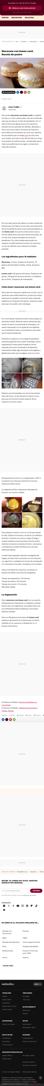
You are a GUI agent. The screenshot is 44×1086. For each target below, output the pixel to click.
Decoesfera (6, 1041)
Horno (4, 957)
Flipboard (25, 92)
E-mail (28, 92)
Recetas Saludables (30, 946)
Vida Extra (26, 999)
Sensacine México (29, 1062)
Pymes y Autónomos (30, 1041)
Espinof (25, 1013)
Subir (36, 984)
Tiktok (36, 905)
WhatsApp (4, 905)
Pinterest (27, 905)
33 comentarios (9, 92)
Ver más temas (8, 965)
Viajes (25, 938)
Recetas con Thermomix (7, 932)
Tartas (5, 18)
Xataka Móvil (6, 999)
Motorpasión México (30, 1072)
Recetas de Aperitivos (10, 942)
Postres (12, 715)
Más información (35, 1084)
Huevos (21, 715)
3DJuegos (26, 996)
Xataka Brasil (6, 1059)
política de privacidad (29, 895)
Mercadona (33, 41)
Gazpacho (33, 871)
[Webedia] (8, 985)
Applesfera (6, 1003)
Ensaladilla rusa (22, 871)
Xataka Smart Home (9, 1006)
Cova (26, 135)
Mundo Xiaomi (7, 1009)
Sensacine (26, 1010)
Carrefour (24, 41)
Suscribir (36, 890)
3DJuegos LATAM (28, 1055)
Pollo (4, 946)
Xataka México (7, 1055)
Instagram (22, 905)
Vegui (4, 938)
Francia (38, 715)
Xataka (4, 996)
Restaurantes (7, 951)
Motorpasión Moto (29, 1027)
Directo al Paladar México (11, 1072)
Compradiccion (7, 1045)
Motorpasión (27, 1024)
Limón (29, 715)
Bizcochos (16, 18)
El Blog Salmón (28, 1038)
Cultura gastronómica (31, 942)
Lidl (16, 41)
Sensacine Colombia (30, 1065)
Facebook (17, 92)
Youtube (18, 905)
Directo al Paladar (8, 1024)
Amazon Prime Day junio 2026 (30, 952)
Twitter (21, 92)
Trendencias (6, 1038)
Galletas (29, 18)
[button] (15, 107)
